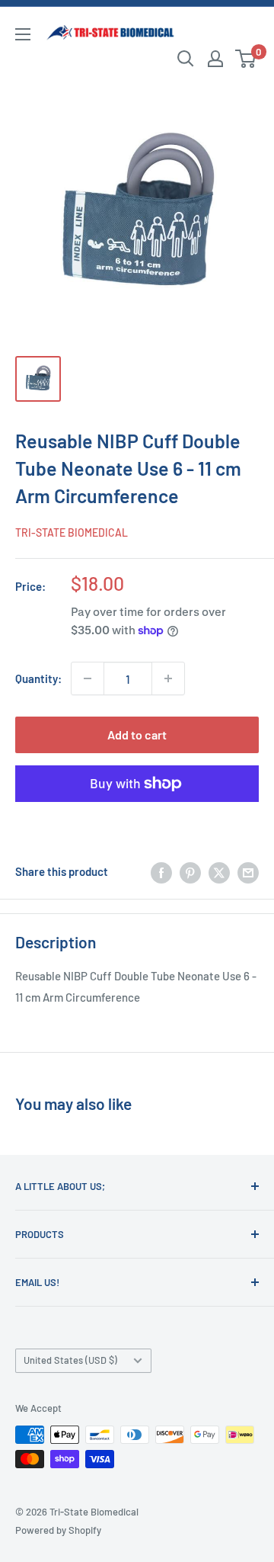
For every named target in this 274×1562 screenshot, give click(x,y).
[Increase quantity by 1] (168, 678)
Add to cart (137, 734)
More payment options (137, 819)
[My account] (215, 58)
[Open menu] (22, 34)
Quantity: (38, 678)
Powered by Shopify (58, 1530)
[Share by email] (248, 871)
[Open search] (185, 58)
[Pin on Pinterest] (190, 871)
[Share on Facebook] (161, 871)
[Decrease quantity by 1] (88, 678)
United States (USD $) (70, 1360)
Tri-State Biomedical (71, 532)
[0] (246, 59)
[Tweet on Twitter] (219, 871)
